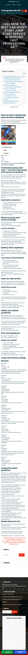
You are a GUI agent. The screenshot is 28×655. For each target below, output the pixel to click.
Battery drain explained (10, 85)
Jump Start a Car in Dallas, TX (11, 624)
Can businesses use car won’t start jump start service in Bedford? (13, 510)
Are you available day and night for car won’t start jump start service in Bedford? (13, 485)
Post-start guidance (9, 94)
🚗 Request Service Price (20, 652)
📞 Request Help (7, 147)
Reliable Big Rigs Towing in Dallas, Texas (14, 639)
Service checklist (10, 83)
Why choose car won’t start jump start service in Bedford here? (13, 518)
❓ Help (4, 150)
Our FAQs (8, 4)
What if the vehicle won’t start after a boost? (13, 507)
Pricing (13, 4)
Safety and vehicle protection (12, 92)
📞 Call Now (7, 652)
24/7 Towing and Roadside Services (13, 625)
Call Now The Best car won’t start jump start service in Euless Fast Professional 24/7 (14, 539)
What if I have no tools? (8, 494)
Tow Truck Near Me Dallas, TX (11, 647)
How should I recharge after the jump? (12, 513)
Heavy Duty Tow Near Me (10, 641)
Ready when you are (10, 103)
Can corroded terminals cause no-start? (12, 502)
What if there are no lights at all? (10, 493)
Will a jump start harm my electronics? (12, 488)
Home (4, 57)
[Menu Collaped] (25, 11)
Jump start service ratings (11, 97)
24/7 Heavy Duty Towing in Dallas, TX (13, 627)
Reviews (6, 99)
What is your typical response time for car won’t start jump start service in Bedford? (14, 473)
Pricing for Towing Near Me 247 (12, 642)
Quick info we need (11, 90)
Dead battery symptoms (12, 80)
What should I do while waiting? (10, 508)
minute (20, 120)
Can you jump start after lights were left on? (13, 505)
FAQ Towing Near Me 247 (10, 644)
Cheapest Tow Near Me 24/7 (11, 628)
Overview (8, 541)
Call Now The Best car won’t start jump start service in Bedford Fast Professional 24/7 (14, 60)
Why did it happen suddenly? (9, 514)
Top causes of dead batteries (13, 87)
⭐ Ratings (5, 153)
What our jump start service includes (13, 81)
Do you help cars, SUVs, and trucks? (11, 489)
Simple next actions (11, 96)
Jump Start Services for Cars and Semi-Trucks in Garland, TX (14, 621)
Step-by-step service (10, 88)
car (8, 120)
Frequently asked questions (11, 101)
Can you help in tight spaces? (9, 500)
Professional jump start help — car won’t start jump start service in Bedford (14, 77)
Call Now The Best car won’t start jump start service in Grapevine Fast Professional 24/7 (14, 542)
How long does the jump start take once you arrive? (13, 496)
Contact (19, 4)
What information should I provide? (11, 499)
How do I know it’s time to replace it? (11, 503)
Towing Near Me (8, 645)
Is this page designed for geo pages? (11, 516)
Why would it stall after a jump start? (11, 491)
